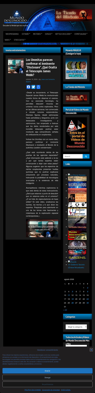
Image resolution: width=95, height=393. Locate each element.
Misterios (37, 34)
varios (7, 40)
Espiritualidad (80, 34)
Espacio (48, 34)
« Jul (65, 310)
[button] (91, 350)
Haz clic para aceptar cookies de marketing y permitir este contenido (42, 228)
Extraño (25, 34)
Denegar (47, 377)
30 (88, 303)
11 (69, 295)
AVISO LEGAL (66, 390)
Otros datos (19, 40)
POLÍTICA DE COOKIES (33, 390)
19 (72, 299)
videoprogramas (12, 34)
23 (88, 299)
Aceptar (47, 371)
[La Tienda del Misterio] (73, 15)
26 (72, 303)
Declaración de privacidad (51, 390)
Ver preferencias (47, 384)
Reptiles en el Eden (62, 34)
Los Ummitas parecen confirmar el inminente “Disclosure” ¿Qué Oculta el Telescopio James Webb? (41, 67)
